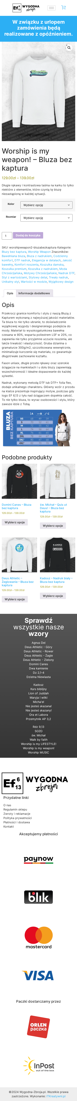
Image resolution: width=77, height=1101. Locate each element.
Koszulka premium (14, 269)
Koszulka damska (52, 264)
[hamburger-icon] (51, 8)
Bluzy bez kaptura (14, 251)
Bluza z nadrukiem (39, 256)
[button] (69, 48)
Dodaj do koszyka (28, 235)
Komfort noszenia (26, 264)
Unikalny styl (10, 281)
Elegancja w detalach (46, 260)
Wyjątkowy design (61, 281)
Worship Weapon (39, 251)
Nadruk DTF (66, 273)
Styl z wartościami (14, 277)
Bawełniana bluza (13, 256)
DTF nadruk (22, 260)
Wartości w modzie (34, 281)
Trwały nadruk (58, 277)
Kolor (11, 204)
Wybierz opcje (15, 522)
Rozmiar (11, 217)
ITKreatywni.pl (56, 1096)
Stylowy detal (38, 277)
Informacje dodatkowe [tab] (34, 293)
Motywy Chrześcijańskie (40, 273)
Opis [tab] (10, 293)
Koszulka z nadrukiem (43, 269)
